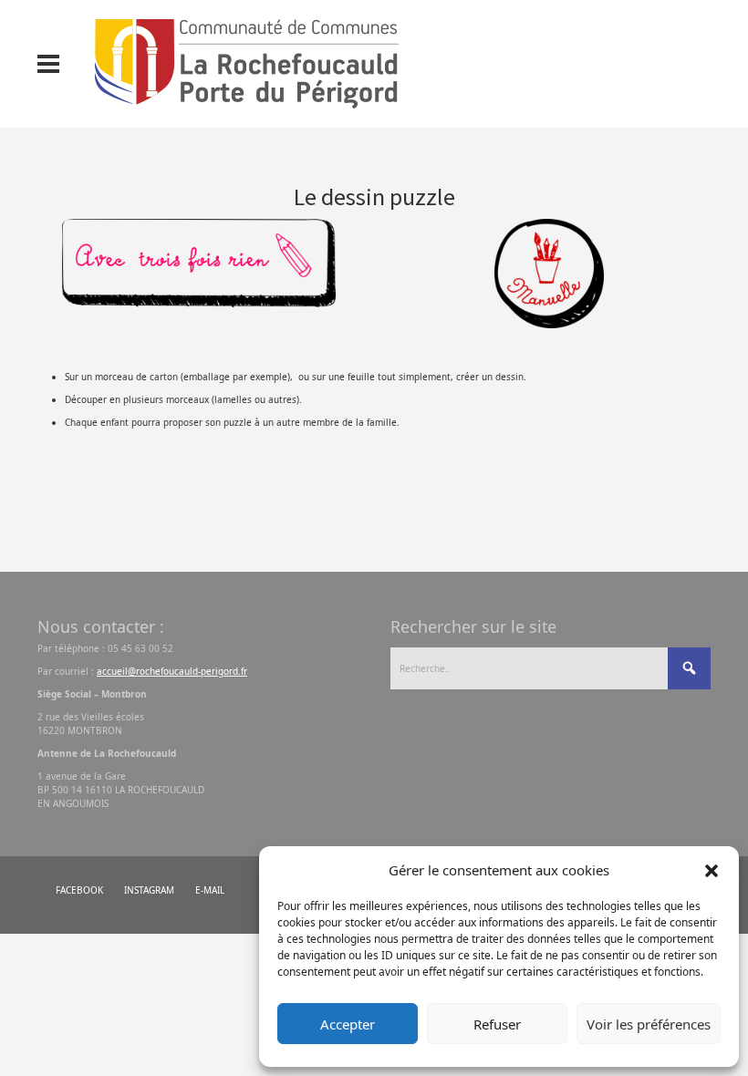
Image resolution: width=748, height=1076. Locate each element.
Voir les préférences (649, 1024)
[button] (711, 870)
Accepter (347, 1024)
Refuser (497, 1024)
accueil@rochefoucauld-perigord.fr (172, 671)
